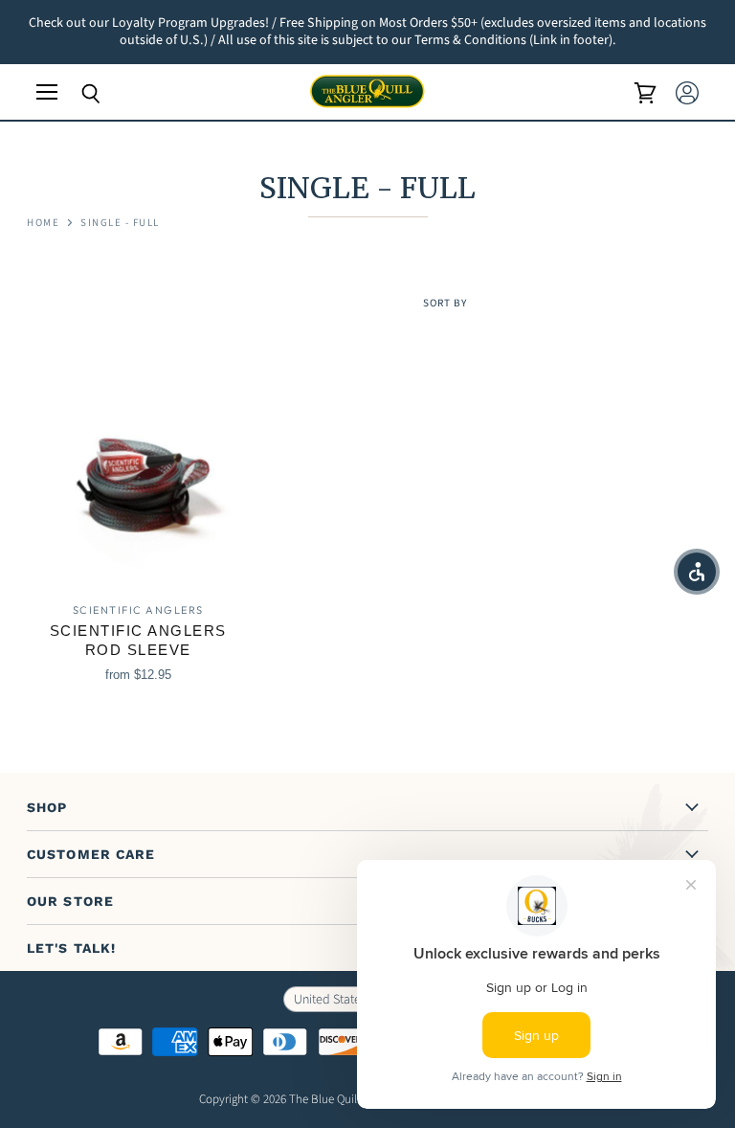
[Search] (76, 94)
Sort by (445, 304)
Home (43, 223)
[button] (697, 572)
